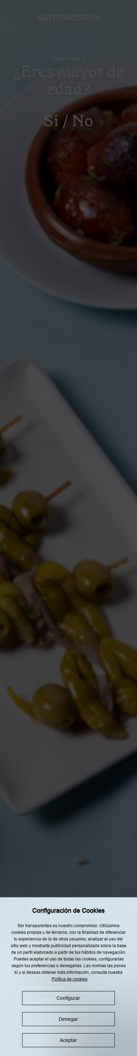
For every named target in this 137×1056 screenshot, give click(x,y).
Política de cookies (69, 979)
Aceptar (68, 1040)
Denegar (68, 1019)
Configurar (68, 998)
